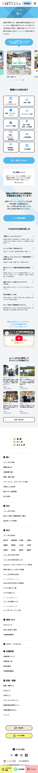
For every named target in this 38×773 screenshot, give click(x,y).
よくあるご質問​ (11, 761)
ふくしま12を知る (9, 535)
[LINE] (26, 755)
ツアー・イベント (13, 644)
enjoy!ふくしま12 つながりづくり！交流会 (17, 565)
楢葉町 (5, 545)
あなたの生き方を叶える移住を (13, 583)
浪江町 (13, 550)
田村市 (5, 540)
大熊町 (29, 545)
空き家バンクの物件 (10, 521)
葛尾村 (21, 550)
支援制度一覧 (7, 661)
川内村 (21, 545)
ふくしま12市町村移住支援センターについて (16, 765)
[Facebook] (16, 755)
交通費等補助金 (8, 634)
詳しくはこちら (19, 182)
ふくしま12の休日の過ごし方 (13, 560)
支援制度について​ (9, 656)
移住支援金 (7, 666)
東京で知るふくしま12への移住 (13, 569)
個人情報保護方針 (24, 761)
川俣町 (21, 540)
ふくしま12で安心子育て (11, 555)
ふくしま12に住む (9, 511)
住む (8, 506)
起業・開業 (11, 680)
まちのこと (7, 690)
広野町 (29, 540)
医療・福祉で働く (9, 477)
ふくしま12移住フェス (10, 601)
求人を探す (7, 496)
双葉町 (5, 550)
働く (8, 457)
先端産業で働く (8, 472)
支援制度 (10, 651)
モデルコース (7, 625)
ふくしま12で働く (9, 462)
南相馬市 (14, 540)
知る (8, 530)
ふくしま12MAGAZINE (11, 574)
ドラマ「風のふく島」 (10, 588)
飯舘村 (29, 550)
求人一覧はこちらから (19, 160)
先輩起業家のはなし (10, 710)
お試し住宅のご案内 (10, 630)
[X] (12, 755)
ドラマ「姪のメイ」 (9, 593)
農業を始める (7, 467)
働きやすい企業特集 (10, 491)
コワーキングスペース (10, 700)
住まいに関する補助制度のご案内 (14, 516)
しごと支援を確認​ (19, 218)
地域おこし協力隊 (9, 487)
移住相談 (27, 3)
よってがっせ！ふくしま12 (12, 610)
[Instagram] (21, 755)
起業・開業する (8, 686)
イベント (6, 715)
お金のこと (7, 695)
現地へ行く (11, 620)
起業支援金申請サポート (11, 705)
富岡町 (13, 545)
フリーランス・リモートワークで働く (15, 482)
